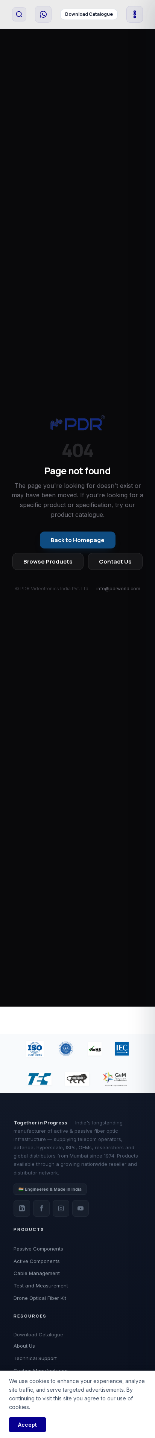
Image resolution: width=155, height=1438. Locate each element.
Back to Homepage (78, 540)
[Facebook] (41, 1208)
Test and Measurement (41, 1286)
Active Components (37, 1261)
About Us (24, 1346)
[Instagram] (61, 1208)
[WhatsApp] (43, 14)
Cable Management (37, 1273)
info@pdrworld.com (118, 588)
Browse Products (48, 561)
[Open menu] (134, 14)
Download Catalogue (89, 14)
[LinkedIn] (22, 1208)
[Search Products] (19, 14)
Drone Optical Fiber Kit (40, 1298)
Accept (27, 1424)
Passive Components (38, 1249)
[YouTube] (80, 1208)
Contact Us (115, 561)
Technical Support (35, 1358)
